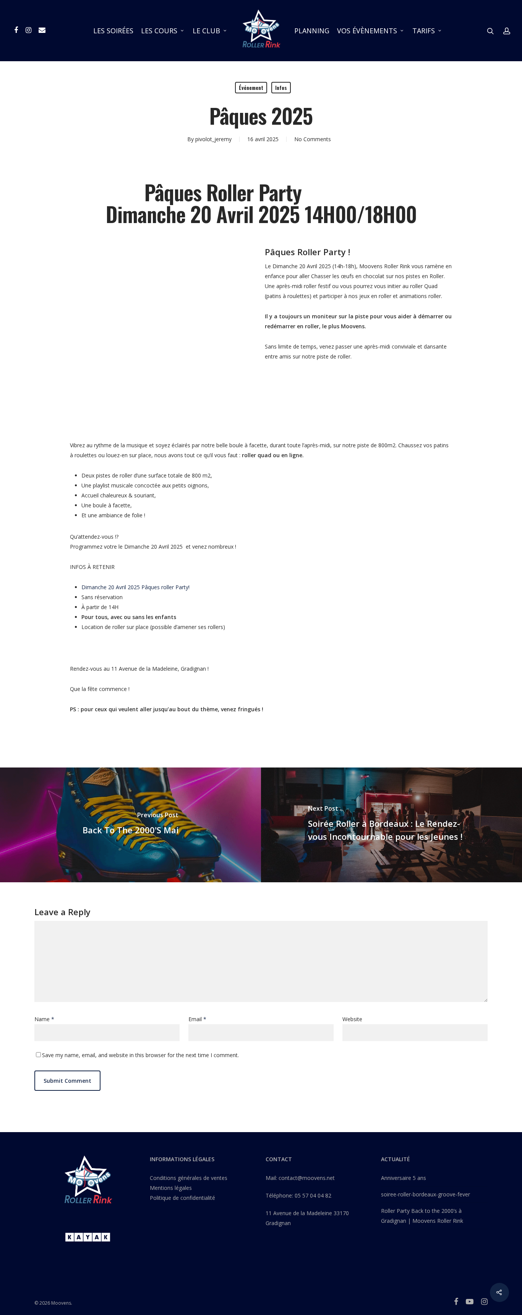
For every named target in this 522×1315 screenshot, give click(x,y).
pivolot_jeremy (213, 139)
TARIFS (423, 30)
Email (197, 1019)
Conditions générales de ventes (188, 1177)
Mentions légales (171, 1187)
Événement (251, 87)
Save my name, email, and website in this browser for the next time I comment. (140, 1055)
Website (352, 1019)
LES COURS (159, 30)
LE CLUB (206, 30)
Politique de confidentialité (182, 1197)
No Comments (312, 139)
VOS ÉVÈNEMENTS (367, 30)
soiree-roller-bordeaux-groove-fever (425, 1194)
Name (44, 1019)
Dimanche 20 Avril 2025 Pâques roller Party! (135, 587)
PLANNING (311, 30)
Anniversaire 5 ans (403, 1177)
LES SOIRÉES (113, 30)
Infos (281, 87)
